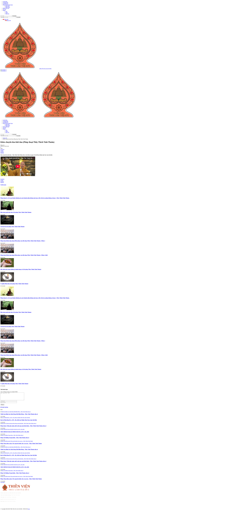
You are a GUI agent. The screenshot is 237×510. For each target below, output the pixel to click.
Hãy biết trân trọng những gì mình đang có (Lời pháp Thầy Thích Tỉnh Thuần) (20, 269)
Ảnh (6, 11)
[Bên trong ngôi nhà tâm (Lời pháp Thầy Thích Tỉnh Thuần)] (7, 209)
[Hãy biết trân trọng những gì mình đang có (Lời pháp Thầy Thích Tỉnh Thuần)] (7, 267)
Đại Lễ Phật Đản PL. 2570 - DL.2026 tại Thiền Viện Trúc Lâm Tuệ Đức (18, 420)
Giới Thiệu (5, 1)
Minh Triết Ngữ (6, 8)
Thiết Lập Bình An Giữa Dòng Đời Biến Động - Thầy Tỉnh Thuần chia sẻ (19, 414)
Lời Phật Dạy (5, 3)
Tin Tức (4, 9)
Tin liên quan (3, 184)
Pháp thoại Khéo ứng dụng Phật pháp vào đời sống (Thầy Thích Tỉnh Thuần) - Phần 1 (22, 240)
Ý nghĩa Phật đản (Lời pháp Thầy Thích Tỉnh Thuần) (14, 283)
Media (4, 10)
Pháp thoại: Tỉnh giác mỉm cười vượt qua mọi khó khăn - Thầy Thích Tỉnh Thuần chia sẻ (23, 425)
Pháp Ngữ (7, 5)
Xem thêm (2, 482)
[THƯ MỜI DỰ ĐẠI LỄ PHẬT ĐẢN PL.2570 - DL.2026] (12, 429)
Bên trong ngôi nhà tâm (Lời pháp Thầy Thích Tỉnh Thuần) (15, 212)
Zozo (29, 508)
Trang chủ (5, 137)
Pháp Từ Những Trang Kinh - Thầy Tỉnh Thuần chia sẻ (14, 437)
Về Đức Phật (5, 2)
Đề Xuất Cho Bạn (4, 407)
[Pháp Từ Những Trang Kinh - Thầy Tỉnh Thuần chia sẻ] (11, 435)
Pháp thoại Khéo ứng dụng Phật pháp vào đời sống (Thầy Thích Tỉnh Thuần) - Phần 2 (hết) (24, 255)
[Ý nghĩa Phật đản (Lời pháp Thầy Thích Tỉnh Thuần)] (7, 281)
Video (6, 12)
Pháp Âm (7, 13)
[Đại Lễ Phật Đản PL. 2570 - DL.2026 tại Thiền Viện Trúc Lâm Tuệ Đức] (15, 417)
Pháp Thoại (7, 7)
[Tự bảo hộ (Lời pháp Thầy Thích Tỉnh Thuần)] (7, 224)
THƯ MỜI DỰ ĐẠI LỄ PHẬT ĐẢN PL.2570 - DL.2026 (14, 431)
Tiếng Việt (6, 19)
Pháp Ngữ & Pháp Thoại (8, 4)
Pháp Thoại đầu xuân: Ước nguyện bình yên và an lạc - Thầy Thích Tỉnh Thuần (21, 443)
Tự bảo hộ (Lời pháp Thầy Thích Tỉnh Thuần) (12, 226)
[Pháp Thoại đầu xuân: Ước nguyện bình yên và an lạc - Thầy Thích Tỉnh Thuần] (16, 441)
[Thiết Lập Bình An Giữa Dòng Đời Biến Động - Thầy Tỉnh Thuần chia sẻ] (15, 411)
